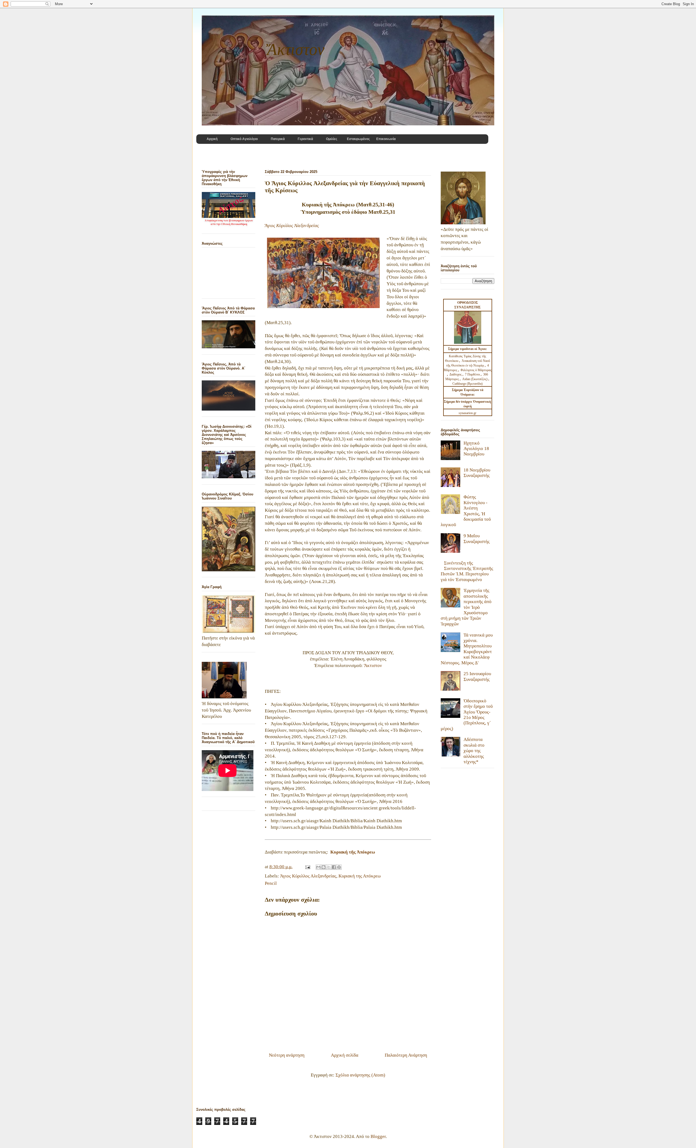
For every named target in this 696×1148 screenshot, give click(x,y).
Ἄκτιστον (373, 665)
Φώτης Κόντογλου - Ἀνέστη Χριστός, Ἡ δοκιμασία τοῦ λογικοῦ (466, 510)
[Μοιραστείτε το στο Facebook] (334, 867)
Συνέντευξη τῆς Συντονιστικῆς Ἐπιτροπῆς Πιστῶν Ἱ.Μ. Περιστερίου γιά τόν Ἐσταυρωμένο (467, 571)
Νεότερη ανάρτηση (286, 1055)
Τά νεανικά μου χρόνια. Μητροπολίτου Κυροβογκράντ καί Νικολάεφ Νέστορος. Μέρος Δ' (467, 648)
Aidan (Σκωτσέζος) (474, 379)
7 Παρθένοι (472, 374)
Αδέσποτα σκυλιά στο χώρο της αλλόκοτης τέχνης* (474, 750)
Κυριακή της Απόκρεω (359, 876)
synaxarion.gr (467, 413)
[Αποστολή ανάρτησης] (307, 866)
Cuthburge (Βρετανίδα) (467, 384)
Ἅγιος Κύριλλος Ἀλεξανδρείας (292, 225)
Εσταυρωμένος (358, 139)
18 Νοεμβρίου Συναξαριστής (477, 472)
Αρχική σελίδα (344, 1055)
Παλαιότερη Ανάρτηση (406, 1055)
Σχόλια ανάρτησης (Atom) (360, 1075)
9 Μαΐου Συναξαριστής (477, 538)
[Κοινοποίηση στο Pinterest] (339, 867)
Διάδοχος (455, 374)
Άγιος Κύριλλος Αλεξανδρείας (308, 876)
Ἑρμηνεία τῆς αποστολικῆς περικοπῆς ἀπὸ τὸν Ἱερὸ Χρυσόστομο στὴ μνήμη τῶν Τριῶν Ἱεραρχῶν (466, 607)
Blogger (378, 1136)
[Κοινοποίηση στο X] (328, 867)
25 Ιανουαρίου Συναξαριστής (477, 676)
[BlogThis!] (323, 867)
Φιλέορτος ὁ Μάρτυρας (476, 370)
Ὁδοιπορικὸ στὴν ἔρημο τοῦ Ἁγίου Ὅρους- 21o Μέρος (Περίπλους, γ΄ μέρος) (467, 714)
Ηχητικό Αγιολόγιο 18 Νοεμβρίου (476, 448)
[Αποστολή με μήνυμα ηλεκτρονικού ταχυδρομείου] (318, 867)
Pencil (271, 883)
